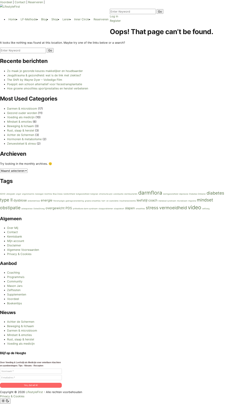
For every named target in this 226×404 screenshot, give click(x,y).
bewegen (39, 194)
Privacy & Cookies (19, 254)
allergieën (10, 194)
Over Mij (12, 228)
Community (14, 281)
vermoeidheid (173, 207)
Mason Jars (14, 286)
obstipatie (10, 207)
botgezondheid (83, 194)
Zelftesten (13, 290)
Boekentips (14, 303)
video (194, 207)
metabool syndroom (167, 201)
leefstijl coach (147, 200)
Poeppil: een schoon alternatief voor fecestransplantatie (44, 84)
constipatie (118, 194)
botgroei (94, 194)
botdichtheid (69, 194)
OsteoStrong (39, 208)
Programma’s (15, 277)
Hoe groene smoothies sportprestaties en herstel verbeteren (47, 88)
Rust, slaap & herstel (20, 130)
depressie (183, 194)
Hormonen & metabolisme (24, 139)
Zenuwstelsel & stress (21, 143)
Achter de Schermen (20, 135)
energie (46, 200)
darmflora (150, 193)
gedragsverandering (75, 201)
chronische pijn (105, 194)
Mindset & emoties (19, 121)
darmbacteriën (130, 194)
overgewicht (55, 208)
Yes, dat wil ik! (31, 385)
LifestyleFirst (34, 392)
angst (18, 194)
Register (115, 20)
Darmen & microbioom (22, 108)
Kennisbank (14, 236)
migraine (192, 201)
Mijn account (15, 241)
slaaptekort (119, 208)
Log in (114, 16)
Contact (20, 2)
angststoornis (28, 194)
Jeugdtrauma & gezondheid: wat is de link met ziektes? (44, 75)
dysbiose (20, 200)
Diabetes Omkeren (197, 194)
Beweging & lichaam (20, 126)
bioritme (48, 194)
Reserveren (36, 2)
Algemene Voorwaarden (23, 249)
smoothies (140, 208)
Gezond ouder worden (22, 113)
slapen (130, 208)
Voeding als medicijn (21, 117)
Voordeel (6, 2)
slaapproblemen (106, 208)
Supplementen (16, 294)
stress (152, 207)
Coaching (13, 272)
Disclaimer (14, 245)
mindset (205, 200)
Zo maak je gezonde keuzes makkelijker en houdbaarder (45, 71)
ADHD (2, 194)
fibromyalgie (59, 201)
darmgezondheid (170, 194)
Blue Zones (58, 194)
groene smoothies (93, 201)
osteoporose (26, 208)
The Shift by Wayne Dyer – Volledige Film (34, 79)
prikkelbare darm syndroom (85, 208)
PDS (69, 208)
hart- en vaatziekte (110, 201)
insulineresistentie (127, 201)
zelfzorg (206, 208)
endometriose (34, 201)
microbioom (182, 201)
